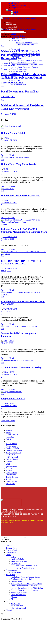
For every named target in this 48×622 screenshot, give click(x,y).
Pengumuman (11, 47)
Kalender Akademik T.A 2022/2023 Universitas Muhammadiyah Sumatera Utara (24, 230)
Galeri (13, 34)
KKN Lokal (15, 80)
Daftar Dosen (11, 552)
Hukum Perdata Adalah (13, 133)
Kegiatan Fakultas (18, 36)
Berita (8, 432)
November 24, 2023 (9, 140)
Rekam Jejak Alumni (19, 69)
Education (10, 437)
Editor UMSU (9, 341)
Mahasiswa (10, 575)
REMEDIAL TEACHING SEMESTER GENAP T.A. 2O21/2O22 (21, 262)
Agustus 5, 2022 (7, 239)
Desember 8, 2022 (8, 83)
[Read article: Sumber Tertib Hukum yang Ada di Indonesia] (24, 326)
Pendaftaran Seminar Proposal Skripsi (25, 577)
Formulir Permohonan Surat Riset (24, 62)
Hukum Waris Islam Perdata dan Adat (20, 195)
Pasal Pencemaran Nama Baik (20, 91)
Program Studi (11, 27)
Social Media (11, 475)
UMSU (6, 138)
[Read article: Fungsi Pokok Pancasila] (24, 392)
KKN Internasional (18, 85)
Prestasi (9, 470)
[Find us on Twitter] (2, 615)
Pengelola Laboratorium (20, 7)
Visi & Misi (10, 484)
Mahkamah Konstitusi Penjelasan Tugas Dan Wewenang (22, 107)
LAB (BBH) (16, 40)
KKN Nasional (17, 82)
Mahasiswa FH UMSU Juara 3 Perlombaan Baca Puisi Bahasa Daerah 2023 (20, 55)
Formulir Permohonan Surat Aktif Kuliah (27, 65)
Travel (8, 479)
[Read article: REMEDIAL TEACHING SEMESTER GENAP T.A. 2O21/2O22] (24, 253)
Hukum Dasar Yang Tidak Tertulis (18, 164)
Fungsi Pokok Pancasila (13, 398)
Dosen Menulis (12, 435)
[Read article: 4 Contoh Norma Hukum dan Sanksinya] (24, 360)
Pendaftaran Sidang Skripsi (21, 579)
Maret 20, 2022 (7, 343)
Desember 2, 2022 (8, 97)
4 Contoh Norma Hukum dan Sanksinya (21, 367)
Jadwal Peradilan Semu (25, 45)
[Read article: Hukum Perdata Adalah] (24, 126)
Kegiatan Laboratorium (20, 5)
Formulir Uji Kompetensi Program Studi (26, 60)
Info (2, 46)
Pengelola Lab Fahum (14, 3)
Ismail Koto (8, 63)
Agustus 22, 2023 (8, 65)
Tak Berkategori (12, 477)
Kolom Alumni (12, 459)
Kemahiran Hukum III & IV (27, 42)
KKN (8, 601)
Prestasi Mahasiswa (18, 71)
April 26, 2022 (6, 311)
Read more (8, 155)
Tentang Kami (11, 25)
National (9, 461)
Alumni (9, 87)
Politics (9, 468)
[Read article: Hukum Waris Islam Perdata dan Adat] (24, 189)
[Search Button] (25, 32)
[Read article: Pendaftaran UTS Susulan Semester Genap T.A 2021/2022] (24, 293)
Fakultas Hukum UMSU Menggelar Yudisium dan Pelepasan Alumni (23, 76)
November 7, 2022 (8, 114)
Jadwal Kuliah (16, 49)
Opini (8, 464)
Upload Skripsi (17, 581)
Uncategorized (11, 481)
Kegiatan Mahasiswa (19, 38)
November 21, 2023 (9, 171)
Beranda (9, 22)
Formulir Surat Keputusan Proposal (24, 67)
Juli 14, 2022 (6, 271)
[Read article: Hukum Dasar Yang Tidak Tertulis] (24, 157)
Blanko (13, 599)
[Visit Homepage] (18, 18)
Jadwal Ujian (11, 446)
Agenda (4, 69)
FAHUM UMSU (10, 237)
